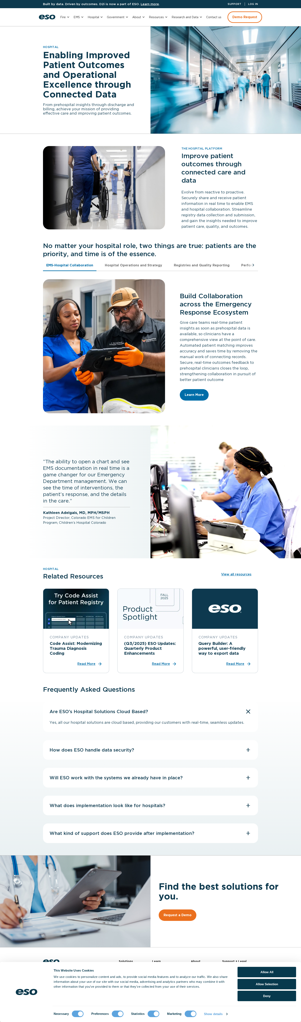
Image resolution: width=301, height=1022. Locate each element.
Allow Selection (267, 984)
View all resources (236, 574)
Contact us (213, 17)
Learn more (150, 4)
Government (115, 17)
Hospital (93, 17)
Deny (266, 996)
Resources (156, 17)
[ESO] (47, 17)
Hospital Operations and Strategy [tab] (133, 265)
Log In (253, 4)
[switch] (117, 1014)
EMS (77, 17)
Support (234, 4)
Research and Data (185, 17)
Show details (213, 1014)
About (136, 17)
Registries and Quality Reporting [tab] (202, 265)
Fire (63, 17)
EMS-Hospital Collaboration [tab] (69, 265)
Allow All (266, 972)
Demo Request (244, 17)
